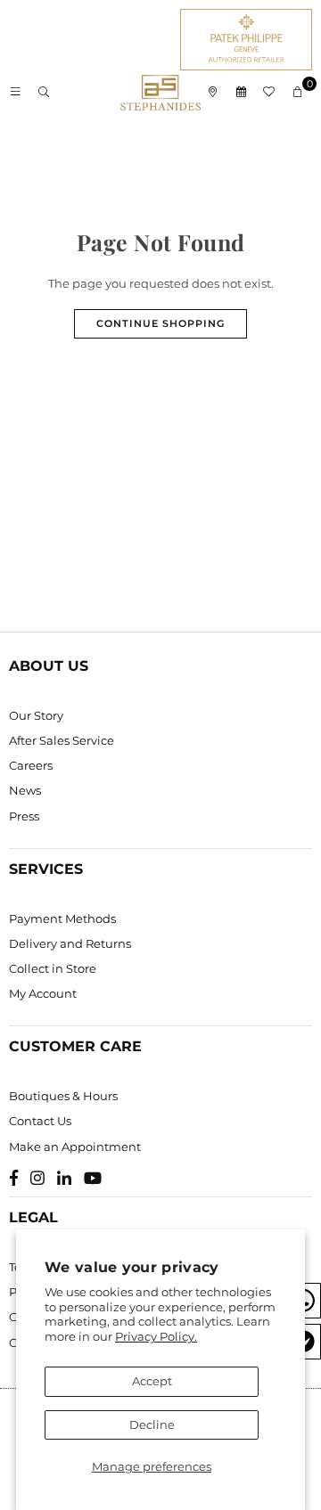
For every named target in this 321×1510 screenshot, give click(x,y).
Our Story (36, 715)
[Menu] (15, 93)
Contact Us (40, 1121)
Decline (152, 1424)
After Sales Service (61, 740)
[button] (298, 93)
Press (24, 816)
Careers (31, 765)
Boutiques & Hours (63, 1096)
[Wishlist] (269, 93)
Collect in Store (52, 968)
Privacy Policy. (156, 1336)
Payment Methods (62, 918)
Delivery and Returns (70, 943)
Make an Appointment (75, 1146)
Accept (152, 1381)
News (25, 790)
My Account (43, 993)
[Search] (43, 93)
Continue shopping (160, 323)
